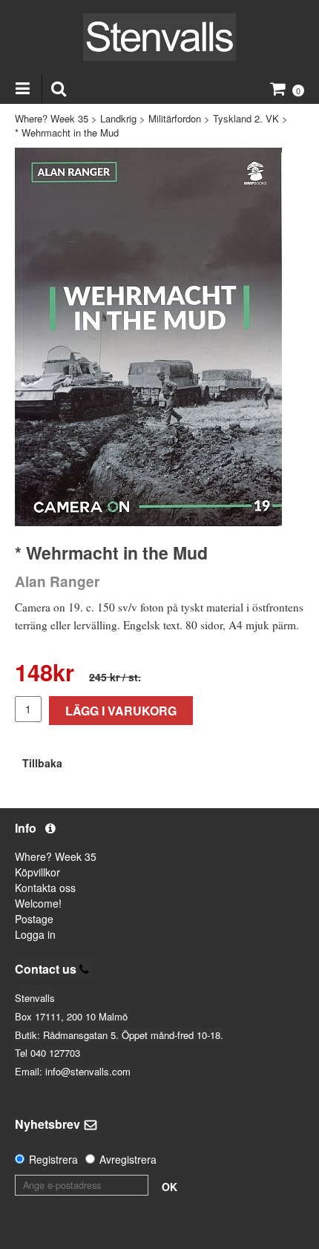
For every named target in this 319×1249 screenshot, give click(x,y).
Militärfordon (174, 118)
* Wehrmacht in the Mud (67, 132)
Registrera (53, 1159)
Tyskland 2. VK (246, 118)
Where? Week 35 (51, 118)
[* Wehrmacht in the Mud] (148, 337)
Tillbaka (42, 762)
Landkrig (118, 118)
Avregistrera (128, 1159)
